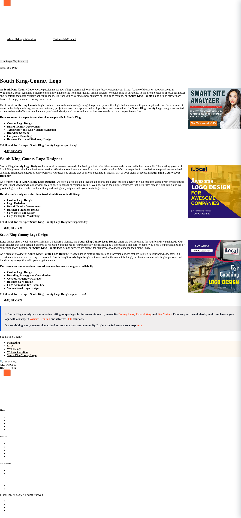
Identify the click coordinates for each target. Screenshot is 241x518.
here (139, 325)
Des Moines (164, 314)
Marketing (13, 342)
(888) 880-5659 (8, 67)
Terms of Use (14, 510)
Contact (71, 39)
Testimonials (60, 39)
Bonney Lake (126, 314)
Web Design (14, 348)
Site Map (12, 503)
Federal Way (143, 314)
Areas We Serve (16, 507)
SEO (69, 318)
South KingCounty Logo (22, 355)
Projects (22, 39)
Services (31, 39)
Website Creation (39, 318)
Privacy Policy (15, 500)
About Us (12, 39)
